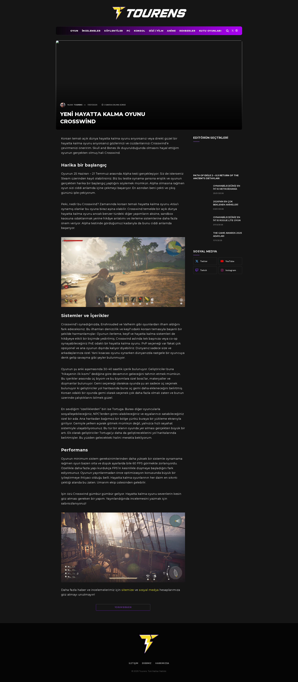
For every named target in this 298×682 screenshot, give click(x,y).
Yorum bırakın (123, 607)
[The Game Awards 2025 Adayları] (201, 237)
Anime (171, 30)
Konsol (139, 30)
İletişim (133, 663)
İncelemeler (91, 30)
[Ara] (227, 30)
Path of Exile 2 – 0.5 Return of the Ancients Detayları (216, 177)
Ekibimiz (146, 663)
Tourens (78, 105)
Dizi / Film (156, 30)
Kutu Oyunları (210, 30)
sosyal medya (149, 590)
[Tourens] (149, 13)
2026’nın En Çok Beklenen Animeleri (225, 203)
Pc (128, 30)
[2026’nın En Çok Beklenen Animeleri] (201, 205)
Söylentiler (113, 30)
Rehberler (187, 30)
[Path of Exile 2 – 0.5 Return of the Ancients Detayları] (217, 158)
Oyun (74, 30)
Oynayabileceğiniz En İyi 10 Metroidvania (226, 187)
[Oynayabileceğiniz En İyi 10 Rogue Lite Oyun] (201, 221)
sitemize (128, 590)
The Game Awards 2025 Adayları (227, 234)
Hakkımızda (162, 663)
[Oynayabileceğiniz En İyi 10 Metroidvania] (201, 190)
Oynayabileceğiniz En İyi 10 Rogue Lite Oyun (227, 219)
